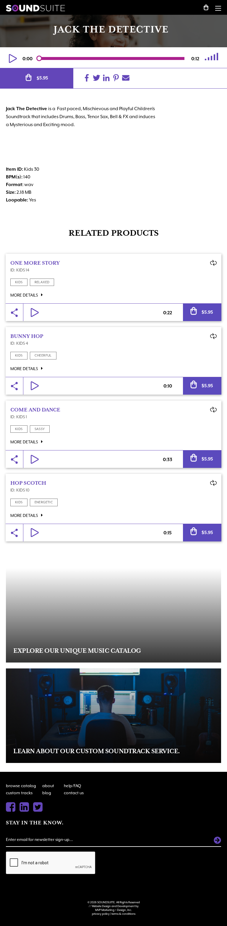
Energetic (44, 502)
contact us (74, 792)
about (48, 785)
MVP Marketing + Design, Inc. (113, 910)
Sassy (40, 429)
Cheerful (43, 355)
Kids (19, 282)
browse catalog (21, 785)
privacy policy (101, 913)
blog (46, 792)
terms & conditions (123, 913)
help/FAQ (72, 785)
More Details (24, 295)
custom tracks (19, 792)
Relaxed (42, 282)
